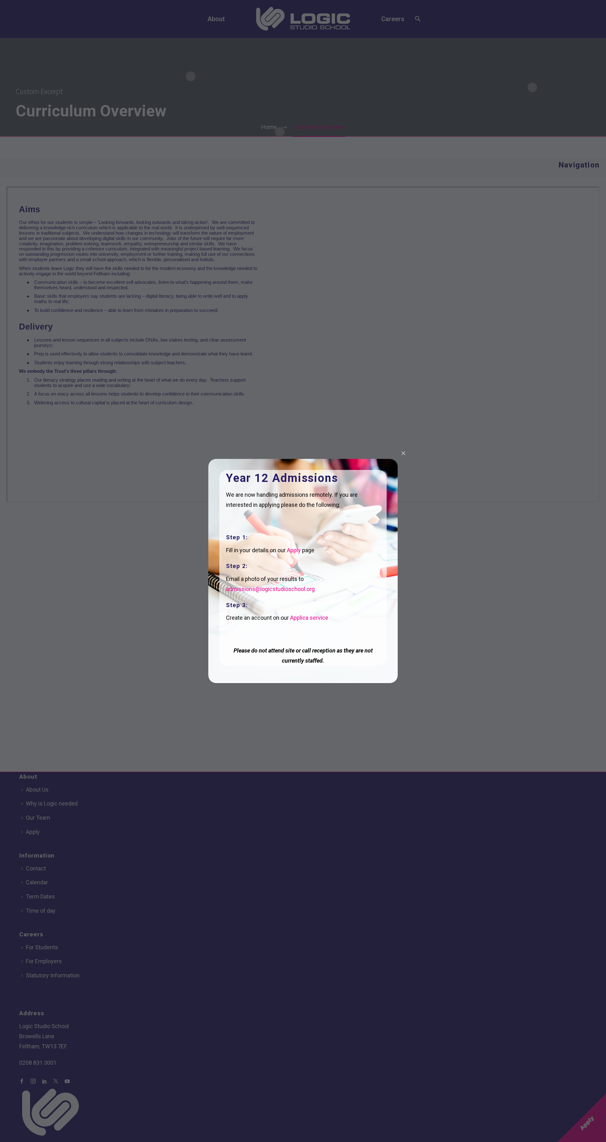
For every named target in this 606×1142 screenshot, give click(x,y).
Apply (294, 550)
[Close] (403, 453)
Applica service (309, 617)
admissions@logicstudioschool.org (270, 589)
